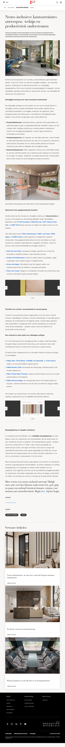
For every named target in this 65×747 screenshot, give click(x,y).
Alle (5, 7)
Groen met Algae (12, 264)
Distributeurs (45, 700)
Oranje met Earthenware (15, 258)
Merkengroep (9, 706)
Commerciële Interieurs (22, 7)
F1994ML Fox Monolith (34, 361)
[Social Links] (7, 724)
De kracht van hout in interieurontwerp (21, 629)
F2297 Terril (15, 225)
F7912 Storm (51, 361)
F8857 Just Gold (43, 234)
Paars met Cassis (13, 271)
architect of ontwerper (11, 514)
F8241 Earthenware (29, 234)
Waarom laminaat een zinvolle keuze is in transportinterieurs (28, 681)
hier (43, 491)
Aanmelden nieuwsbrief (29, 703)
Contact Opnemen (28, 700)
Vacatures (8, 703)
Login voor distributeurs (29, 706)
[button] (61, 3)
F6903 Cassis (18, 237)
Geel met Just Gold (13, 251)
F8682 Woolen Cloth (13, 367)
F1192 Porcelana (23, 222)
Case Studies (11, 7)
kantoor (23, 514)
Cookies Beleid (8, 733)
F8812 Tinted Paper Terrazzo (17, 374)
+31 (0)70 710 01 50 (54, 733)
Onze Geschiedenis (10, 709)
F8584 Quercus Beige (14, 381)
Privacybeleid (32, 733)
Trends (32, 7)
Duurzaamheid (9, 712)
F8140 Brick (20, 361)
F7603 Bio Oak (36, 222)
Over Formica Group (10, 700)
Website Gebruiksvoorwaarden (20, 733)
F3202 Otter (10, 361)
